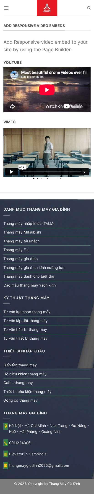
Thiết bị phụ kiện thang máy (27, 391)
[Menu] (6, 7)
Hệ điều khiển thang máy (25, 374)
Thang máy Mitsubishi (22, 232)
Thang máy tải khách (21, 241)
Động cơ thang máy (20, 400)
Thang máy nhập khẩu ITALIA (28, 223)
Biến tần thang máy (20, 365)
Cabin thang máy (18, 382)
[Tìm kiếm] (89, 8)
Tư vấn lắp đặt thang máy (25, 320)
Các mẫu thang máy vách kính (29, 285)
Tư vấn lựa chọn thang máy (26, 311)
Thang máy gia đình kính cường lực (33, 267)
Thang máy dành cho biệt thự (28, 276)
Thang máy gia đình (20, 258)
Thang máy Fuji (16, 249)
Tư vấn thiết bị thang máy (25, 338)
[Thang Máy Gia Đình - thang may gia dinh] (47, 8)
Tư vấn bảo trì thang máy (25, 329)
